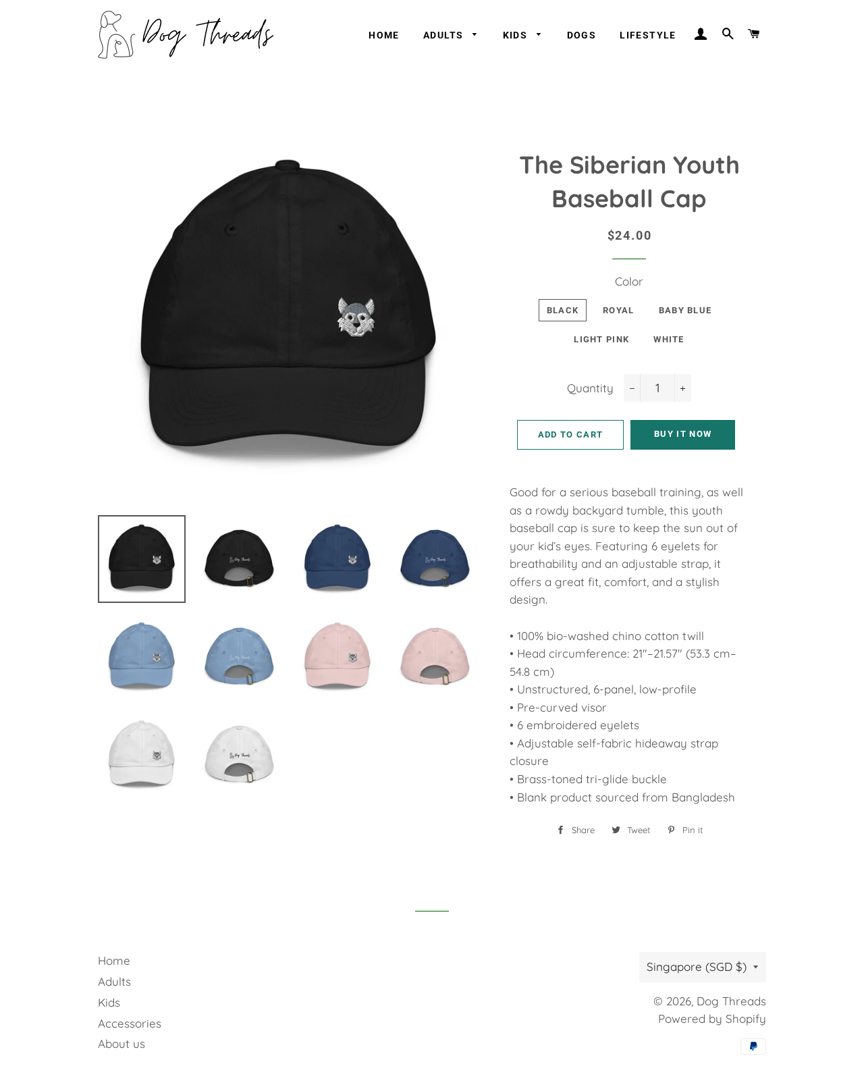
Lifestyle (648, 35)
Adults (444, 35)
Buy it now (682, 434)
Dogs (582, 35)
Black (563, 310)
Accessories (129, 1023)
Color (629, 281)
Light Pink (601, 339)
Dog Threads (731, 1001)
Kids (517, 35)
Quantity (590, 388)
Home (384, 35)
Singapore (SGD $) (697, 966)
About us (121, 1043)
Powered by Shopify (712, 1018)
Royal (618, 310)
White (668, 339)
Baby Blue (685, 310)
